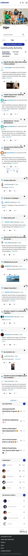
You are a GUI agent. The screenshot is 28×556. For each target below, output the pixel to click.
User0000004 (11, 100)
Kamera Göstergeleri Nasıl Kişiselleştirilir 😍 (10, 430)
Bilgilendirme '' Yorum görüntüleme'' (11, 122)
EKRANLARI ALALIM (10, 262)
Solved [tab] (16, 54)
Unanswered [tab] (5, 56)
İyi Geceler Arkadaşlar (11, 198)
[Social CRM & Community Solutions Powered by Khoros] (23, 531)
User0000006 (11, 153)
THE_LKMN (8, 242)
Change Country (6, 551)
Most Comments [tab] (6, 54)
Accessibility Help (6, 536)
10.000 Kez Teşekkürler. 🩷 (10, 421)
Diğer (2, 70)
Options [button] (23, 40)
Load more (13, 400)
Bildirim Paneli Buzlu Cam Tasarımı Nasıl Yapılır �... (11, 450)
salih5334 (7, 202)
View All (14, 404)
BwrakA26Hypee (9, 316)
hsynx (6, 381)
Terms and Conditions (7, 539)
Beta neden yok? (9, 218)
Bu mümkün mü (9, 352)
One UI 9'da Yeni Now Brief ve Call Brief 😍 (9, 441)
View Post (9, 78)
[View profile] (2, 67)
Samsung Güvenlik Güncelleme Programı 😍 (10, 410)
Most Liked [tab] (16, 52)
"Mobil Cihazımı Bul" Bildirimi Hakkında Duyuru (14, 95)
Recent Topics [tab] (6, 52)
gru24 (6, 184)
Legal (2, 545)
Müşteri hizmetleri (10, 288)
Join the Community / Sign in (14, 44)
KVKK (2, 548)
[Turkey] (5, 2)
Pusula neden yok (10, 180)
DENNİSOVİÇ (8, 266)
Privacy (3, 542)
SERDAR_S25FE (9, 222)
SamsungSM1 (8, 67)
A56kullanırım (8, 334)
